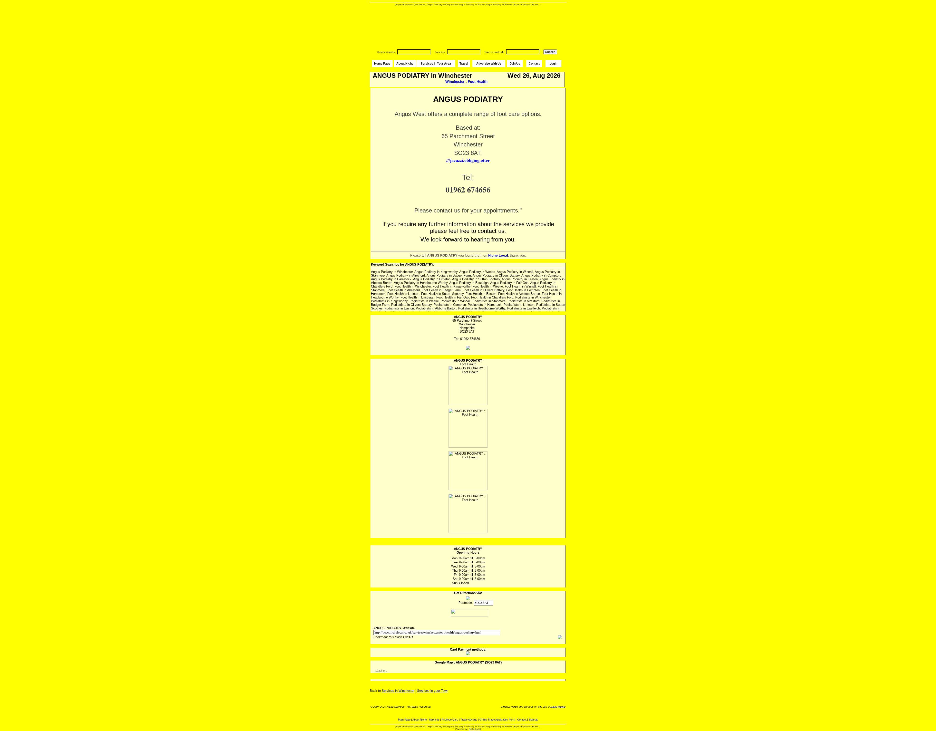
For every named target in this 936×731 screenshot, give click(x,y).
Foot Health (478, 81)
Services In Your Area (436, 63)
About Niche (404, 63)
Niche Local (475, 729)
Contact (534, 63)
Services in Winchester (398, 691)
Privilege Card (450, 719)
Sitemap (533, 719)
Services (434, 719)
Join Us (515, 63)
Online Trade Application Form (497, 719)
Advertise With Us (488, 63)
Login (553, 63)
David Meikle (558, 706)
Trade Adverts (468, 719)
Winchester (455, 81)
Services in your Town (432, 691)
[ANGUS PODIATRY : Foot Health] (468, 385)
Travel (463, 63)
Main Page (404, 719)
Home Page (382, 63)
